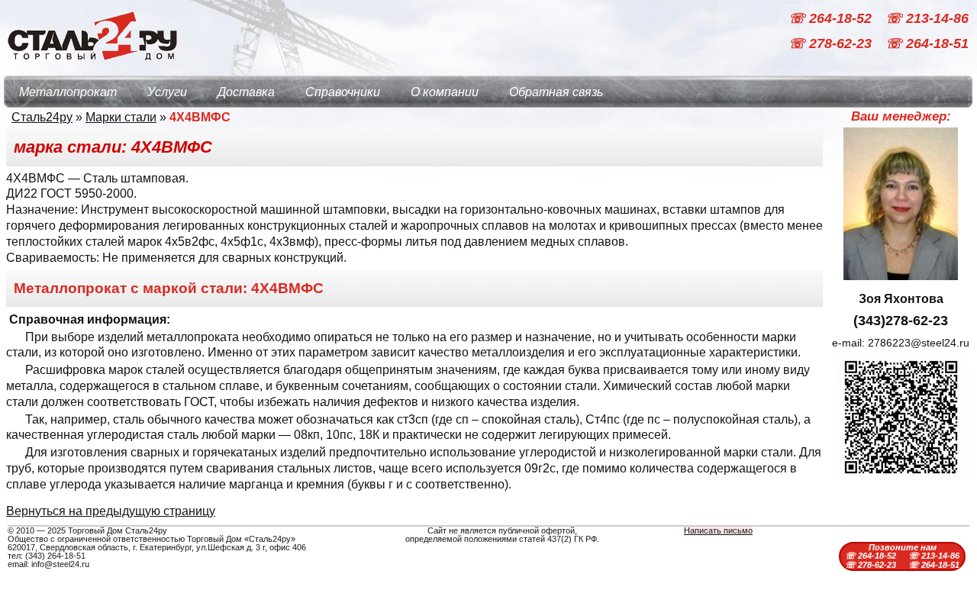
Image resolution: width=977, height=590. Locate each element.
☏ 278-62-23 (831, 44)
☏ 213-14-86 (927, 18)
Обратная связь (556, 91)
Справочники (342, 91)
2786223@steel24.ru (918, 343)
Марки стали (120, 117)
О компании (445, 91)
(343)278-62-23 (900, 320)
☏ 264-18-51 (927, 44)
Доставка (246, 91)
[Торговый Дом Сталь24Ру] (91, 68)
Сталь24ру (42, 117)
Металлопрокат (68, 91)
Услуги (167, 91)
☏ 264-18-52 (831, 18)
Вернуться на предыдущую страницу (110, 511)
